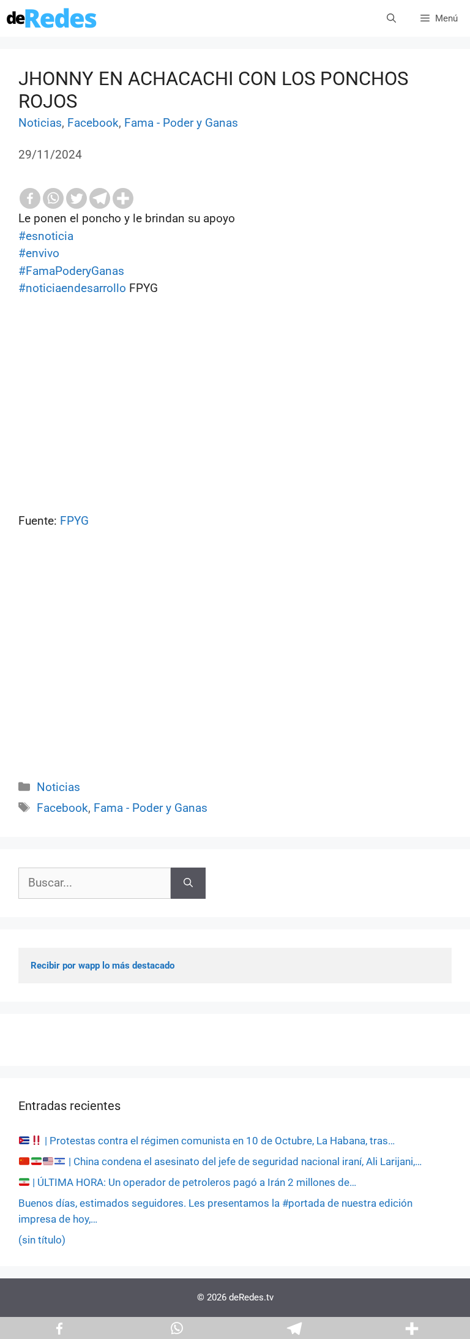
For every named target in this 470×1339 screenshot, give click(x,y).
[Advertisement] (235, 668)
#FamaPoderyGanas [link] (71, 271)
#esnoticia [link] (45, 236)
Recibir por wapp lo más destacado (102, 965)
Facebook (93, 123)
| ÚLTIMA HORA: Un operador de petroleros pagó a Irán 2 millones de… (193, 1182)
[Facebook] (30, 198)
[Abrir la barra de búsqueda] (391, 18)
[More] (123, 198)
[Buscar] (188, 883)
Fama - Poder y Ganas (181, 123)
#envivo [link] (38, 253)
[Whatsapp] (53, 198)
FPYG (73, 521)
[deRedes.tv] (52, 18)
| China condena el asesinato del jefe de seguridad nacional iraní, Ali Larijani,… (244, 1161)
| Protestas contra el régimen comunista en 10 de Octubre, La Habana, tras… (218, 1141)
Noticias (40, 123)
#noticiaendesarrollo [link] (72, 288)
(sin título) (41, 1240)
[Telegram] (99, 198)
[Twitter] (76, 198)
